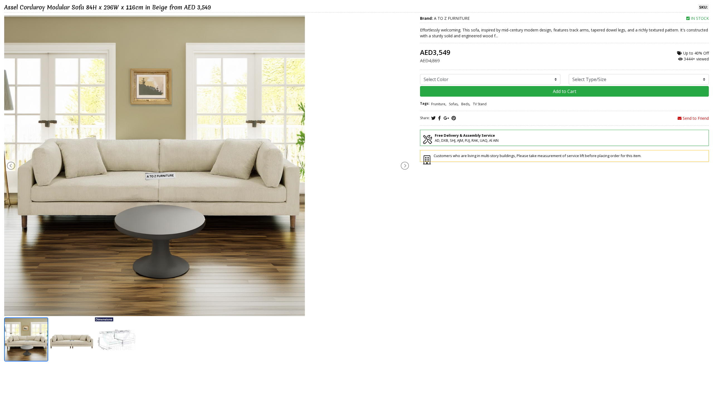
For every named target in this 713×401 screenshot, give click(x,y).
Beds (465, 104)
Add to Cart (564, 91)
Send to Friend (695, 118)
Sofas (453, 104)
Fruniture (438, 104)
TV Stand (480, 104)
